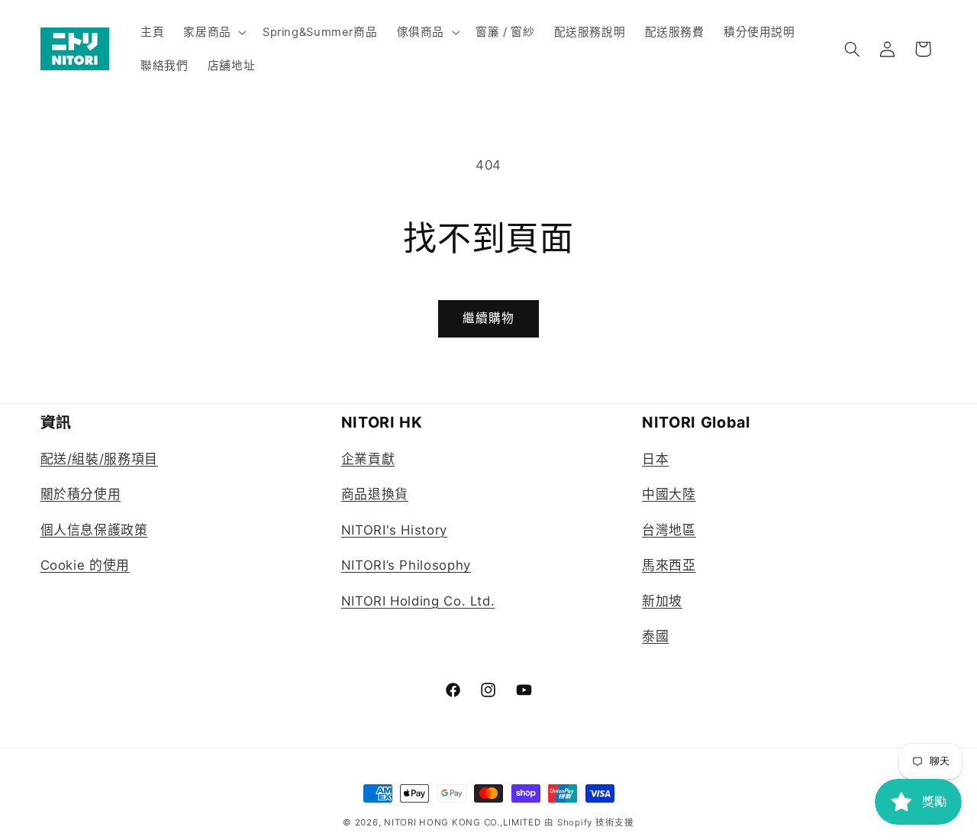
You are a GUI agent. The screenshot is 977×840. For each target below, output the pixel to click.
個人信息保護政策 (94, 530)
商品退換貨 (374, 494)
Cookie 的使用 (85, 565)
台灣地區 (669, 530)
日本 (655, 459)
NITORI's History (394, 530)
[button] (213, 32)
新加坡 (662, 601)
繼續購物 (488, 318)
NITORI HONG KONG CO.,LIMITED (462, 822)
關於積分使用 (80, 494)
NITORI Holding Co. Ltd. (418, 601)
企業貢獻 (368, 459)
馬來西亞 (669, 565)
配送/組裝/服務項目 (99, 459)
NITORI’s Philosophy (406, 565)
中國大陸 (669, 494)
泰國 (655, 636)
